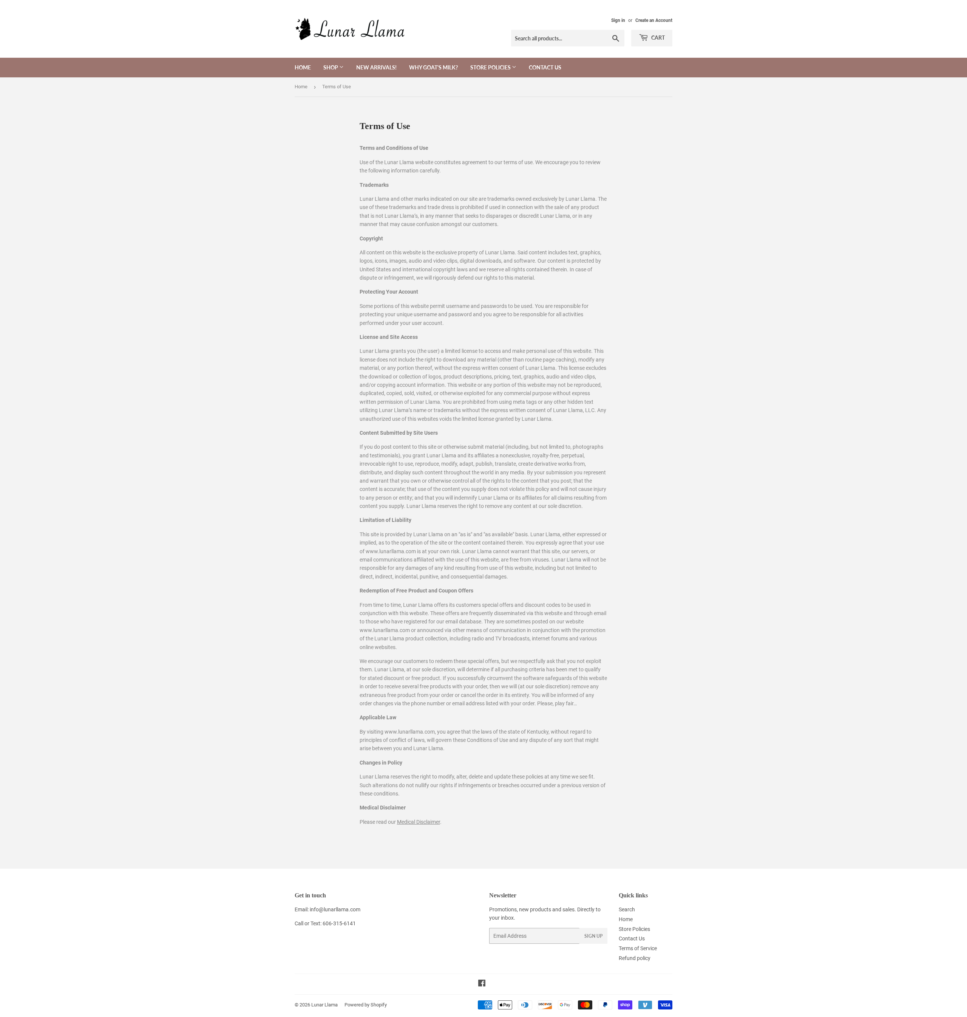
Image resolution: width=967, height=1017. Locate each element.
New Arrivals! (376, 67)
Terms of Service (638, 948)
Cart (657, 37)
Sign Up (593, 936)
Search (627, 909)
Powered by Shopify (365, 1005)
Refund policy (634, 958)
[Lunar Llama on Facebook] (482, 984)
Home (303, 67)
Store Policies (491, 67)
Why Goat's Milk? (433, 67)
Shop (331, 67)
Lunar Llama (324, 1005)
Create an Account (653, 20)
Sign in (618, 20)
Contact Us (545, 67)
